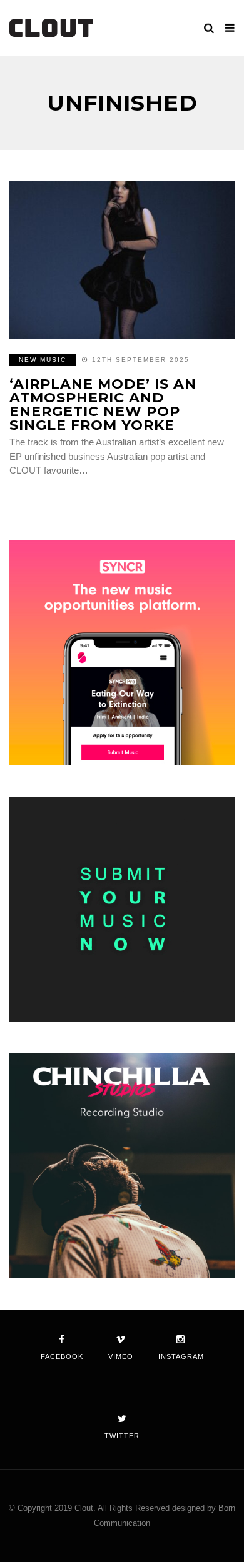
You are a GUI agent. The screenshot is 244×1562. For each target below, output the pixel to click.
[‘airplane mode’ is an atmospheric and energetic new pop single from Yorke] (122, 260)
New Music (42, 359)
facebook (62, 1356)
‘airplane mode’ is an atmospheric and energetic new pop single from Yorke (102, 405)
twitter (122, 1436)
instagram (181, 1356)
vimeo (120, 1356)
